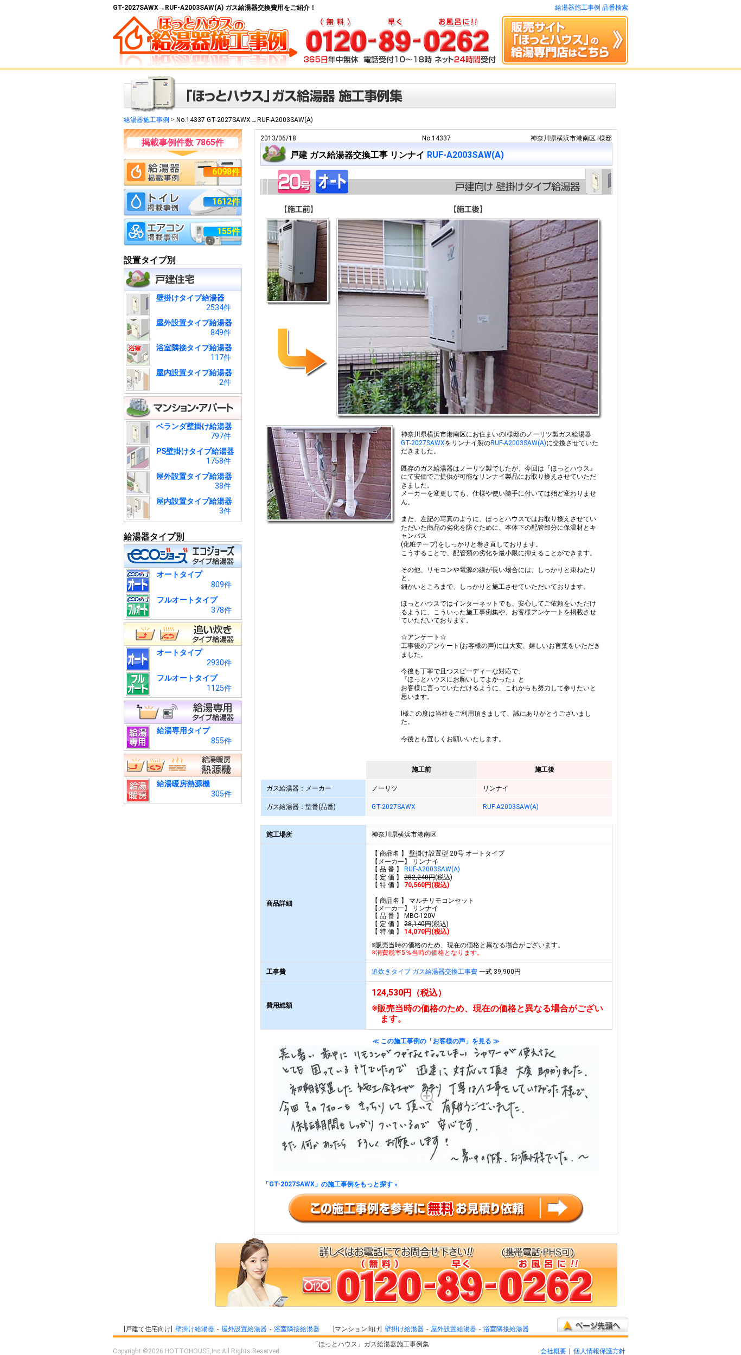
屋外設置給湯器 (244, 1329)
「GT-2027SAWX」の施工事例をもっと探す (330, 1184)
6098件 (226, 171)
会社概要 (553, 1351)
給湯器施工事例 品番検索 (591, 7)
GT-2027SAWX (423, 443)
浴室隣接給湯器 (297, 1329)
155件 (228, 231)
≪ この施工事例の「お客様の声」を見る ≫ (436, 1041)
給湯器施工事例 (146, 120)
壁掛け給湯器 (194, 1329)
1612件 (226, 201)
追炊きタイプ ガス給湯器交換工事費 (424, 971)
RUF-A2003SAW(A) (465, 155)
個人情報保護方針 (599, 1351)
